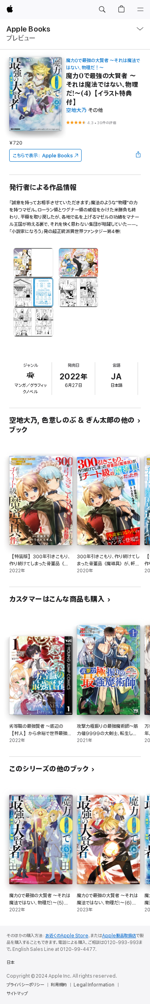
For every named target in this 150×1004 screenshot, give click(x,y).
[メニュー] (140, 9)
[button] (102, 9)
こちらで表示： (43, 156)
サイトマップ (17, 993)
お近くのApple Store (66, 936)
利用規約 (59, 985)
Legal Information (94, 985)
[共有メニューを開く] (138, 155)
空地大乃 (76, 110)
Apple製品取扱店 (119, 936)
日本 (10, 962)
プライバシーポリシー (25, 985)
